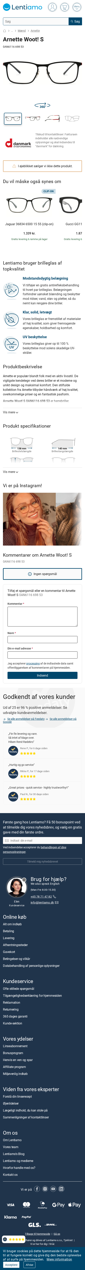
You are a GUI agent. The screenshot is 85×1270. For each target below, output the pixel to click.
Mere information (59, 1259)
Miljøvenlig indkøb (15, 1074)
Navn (12, 633)
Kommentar (16, 604)
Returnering (10, 1009)
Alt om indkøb (12, 924)
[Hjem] (4, 30)
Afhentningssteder (15, 945)
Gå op (57, 1234)
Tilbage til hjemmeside (37, 1234)
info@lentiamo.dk (42, 902)
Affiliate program (14, 1067)
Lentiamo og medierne (18, 1161)
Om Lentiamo (12, 1140)
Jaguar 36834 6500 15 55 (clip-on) (29, 224)
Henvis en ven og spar (18, 1060)
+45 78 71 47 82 (41, 896)
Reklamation (11, 1002)
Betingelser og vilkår (16, 959)
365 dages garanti (15, 1016)
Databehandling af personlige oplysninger (31, 965)
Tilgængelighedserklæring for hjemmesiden (32, 995)
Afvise (29, 1265)
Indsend (42, 675)
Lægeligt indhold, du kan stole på (25, 1110)
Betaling (8, 931)
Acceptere (11, 1265)
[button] (13, 119)
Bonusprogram (13, 1053)
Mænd (22, 30)
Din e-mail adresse (20, 648)
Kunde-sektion (12, 1023)
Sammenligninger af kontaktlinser (26, 1117)
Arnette (35, 30)
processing (33, 663)
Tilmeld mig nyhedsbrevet (42, 861)
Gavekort (9, 952)
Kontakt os (10, 1174)
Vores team (10, 1147)
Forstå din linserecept (17, 1096)
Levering (8, 938)
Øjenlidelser (11, 1103)
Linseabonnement (15, 1046)
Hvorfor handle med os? (19, 1168)
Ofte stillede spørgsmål (18, 988)
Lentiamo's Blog (13, 1154)
